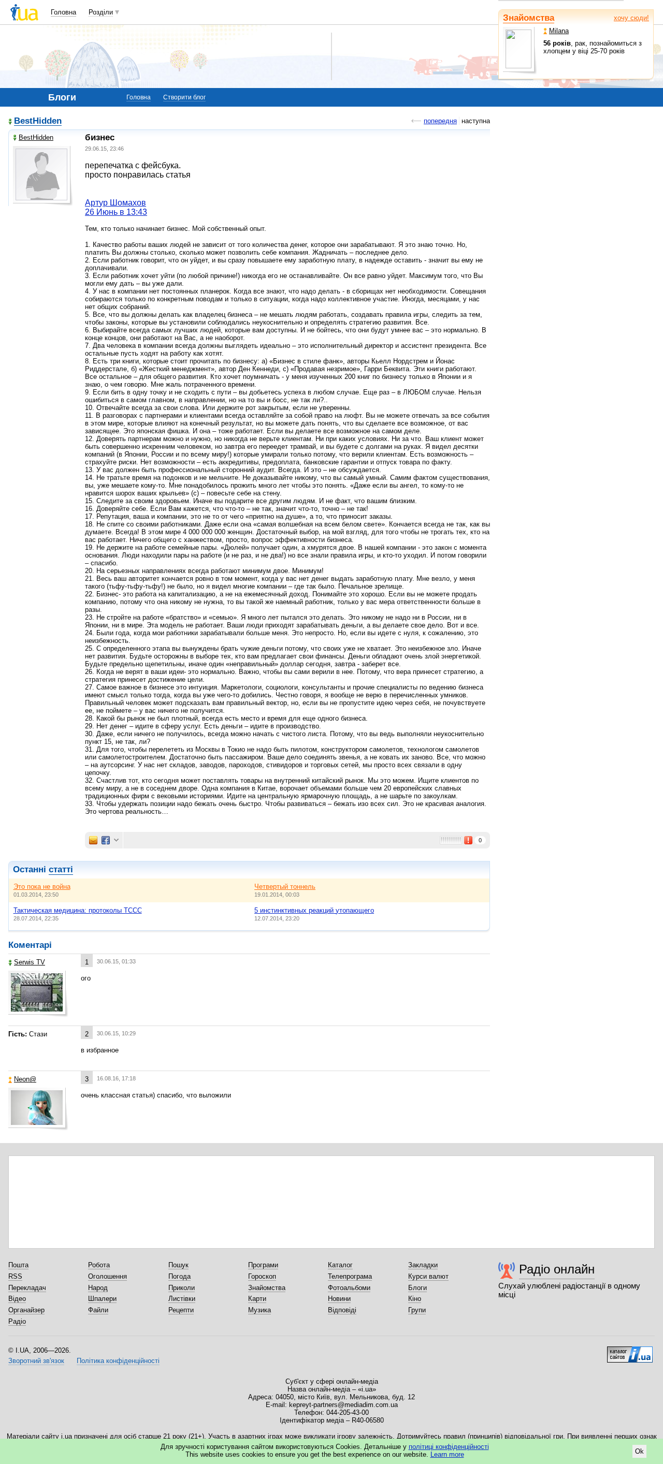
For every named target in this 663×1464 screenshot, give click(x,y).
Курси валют (428, 1276)
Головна (63, 12)
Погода (179, 1276)
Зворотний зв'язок (36, 1361)
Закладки (423, 1265)
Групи (417, 1310)
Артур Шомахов (115, 202)
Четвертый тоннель (284, 886)
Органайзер (26, 1310)
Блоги (417, 1288)
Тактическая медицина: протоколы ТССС (77, 910)
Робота (99, 1265)
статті (61, 869)
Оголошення (107, 1276)
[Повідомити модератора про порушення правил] (468, 840)
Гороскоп (262, 1276)
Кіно (414, 1298)
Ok (639, 1451)
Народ (98, 1288)
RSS (15, 1276)
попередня (440, 121)
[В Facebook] (106, 840)
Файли (98, 1310)
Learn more (447, 1454)
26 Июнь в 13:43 (116, 212)
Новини (339, 1298)
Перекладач (27, 1288)
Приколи (181, 1288)
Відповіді (342, 1310)
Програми (263, 1265)
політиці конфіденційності (449, 1447)
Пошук (178, 1265)
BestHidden (38, 121)
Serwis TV (29, 962)
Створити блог (184, 97)
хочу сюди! (631, 18)
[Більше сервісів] (116, 840)
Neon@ (25, 1079)
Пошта (18, 1265)
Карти (257, 1298)
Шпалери (102, 1298)
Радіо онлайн (557, 1269)
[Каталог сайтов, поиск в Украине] (630, 1350)
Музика (259, 1310)
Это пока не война (41, 886)
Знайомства (528, 18)
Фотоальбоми (349, 1288)
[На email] (93, 840)
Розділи (101, 12)
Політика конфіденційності (118, 1361)
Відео (17, 1298)
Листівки (181, 1298)
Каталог (340, 1265)
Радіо (17, 1321)
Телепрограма (350, 1276)
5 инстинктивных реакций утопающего (314, 910)
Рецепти (181, 1310)
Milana (559, 31)
